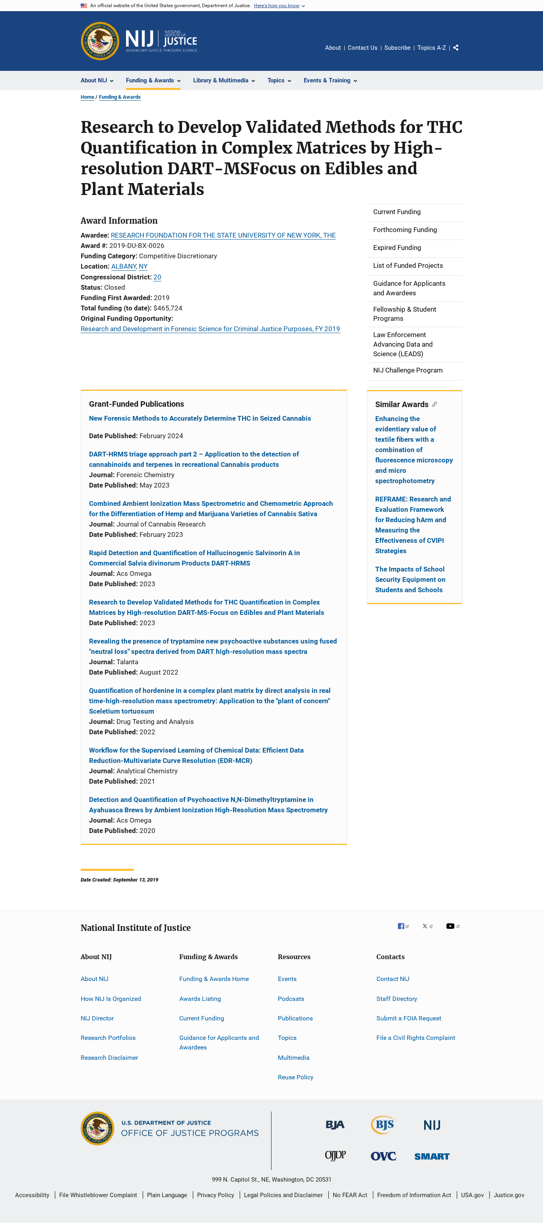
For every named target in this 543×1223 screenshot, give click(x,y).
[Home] (161, 41)
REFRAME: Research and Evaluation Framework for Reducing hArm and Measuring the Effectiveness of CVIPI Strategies (413, 525)
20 (157, 277)
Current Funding (201, 1018)
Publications (295, 1018)
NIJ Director (97, 1018)
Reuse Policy (296, 1077)
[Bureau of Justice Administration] (335, 1131)
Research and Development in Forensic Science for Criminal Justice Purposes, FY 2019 (210, 329)
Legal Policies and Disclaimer (283, 1195)
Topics (287, 1038)
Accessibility (32, 1195)
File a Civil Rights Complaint (415, 1038)
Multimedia (294, 1057)
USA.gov (472, 1195)
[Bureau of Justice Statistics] (384, 1136)
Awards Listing (200, 998)
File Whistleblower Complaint (98, 1195)
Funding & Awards (120, 97)
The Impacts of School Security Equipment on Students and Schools (410, 579)
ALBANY (123, 266)
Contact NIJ (392, 979)
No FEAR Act (350, 1195)
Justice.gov (509, 1195)
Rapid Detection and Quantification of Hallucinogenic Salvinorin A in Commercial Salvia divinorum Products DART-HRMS (194, 558)
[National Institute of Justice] (432, 1131)
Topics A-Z (431, 47)
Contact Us (363, 47)
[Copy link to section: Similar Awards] (433, 404)
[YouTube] (454, 931)
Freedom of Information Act (414, 1195)
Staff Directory (396, 998)
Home (87, 97)
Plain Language (167, 1195)
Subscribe (397, 47)
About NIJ (95, 979)
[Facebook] (406, 931)
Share (462, 53)
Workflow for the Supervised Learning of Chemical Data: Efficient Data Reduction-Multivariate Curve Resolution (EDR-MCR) (196, 755)
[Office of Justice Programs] (100, 40)
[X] (430, 931)
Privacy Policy (215, 1195)
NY (143, 266)
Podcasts (291, 998)
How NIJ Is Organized (111, 998)
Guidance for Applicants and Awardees (219, 1042)
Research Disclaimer (109, 1057)
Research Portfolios (108, 1038)
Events (287, 979)
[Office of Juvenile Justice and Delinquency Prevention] (335, 1163)
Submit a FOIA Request (408, 1018)
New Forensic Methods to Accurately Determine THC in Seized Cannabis (200, 418)
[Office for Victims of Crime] (383, 1162)
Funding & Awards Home (214, 979)
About (333, 47)
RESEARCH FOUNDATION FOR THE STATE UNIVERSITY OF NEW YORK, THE (223, 235)
